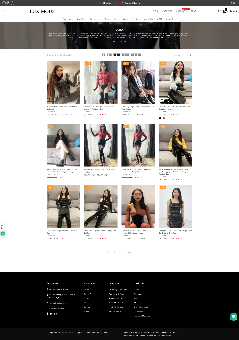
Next (129, 252)
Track (194, 11)
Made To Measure (117, 307)
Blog (136, 298)
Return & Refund (116, 294)
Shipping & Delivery (118, 290)
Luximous (51, 112)
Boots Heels (95, 19)
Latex (125, 19)
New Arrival (148, 19)
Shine (86, 290)
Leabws (106, 332)
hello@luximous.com (59, 303)
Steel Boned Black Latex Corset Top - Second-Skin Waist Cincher (136, 232)
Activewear (68, 19)
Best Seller (81, 19)
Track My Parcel (116, 303)
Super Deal (171, 19)
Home (115, 41)
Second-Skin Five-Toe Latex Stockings (99, 169)
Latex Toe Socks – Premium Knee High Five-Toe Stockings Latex (137, 170)
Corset (108, 19)
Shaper (87, 303)
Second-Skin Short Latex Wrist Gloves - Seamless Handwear (175, 108)
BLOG (155, 11)
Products (181, 11)
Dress (117, 19)
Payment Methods (117, 298)
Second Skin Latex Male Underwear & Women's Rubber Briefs (99, 108)
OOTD (160, 19)
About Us (167, 11)
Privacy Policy (115, 311)
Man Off (135, 19)
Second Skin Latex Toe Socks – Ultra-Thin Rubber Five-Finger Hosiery (62, 170)
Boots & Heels (90, 294)
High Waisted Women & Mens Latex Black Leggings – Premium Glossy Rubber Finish (173, 171)
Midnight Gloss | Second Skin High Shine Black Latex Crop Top (175, 232)
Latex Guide (139, 311)
